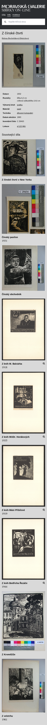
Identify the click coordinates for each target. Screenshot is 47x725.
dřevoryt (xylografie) (25, 113)
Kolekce (16, 15)
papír (19, 109)
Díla (3, 15)
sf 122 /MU (21, 126)
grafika (19, 105)
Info (9, 15)
